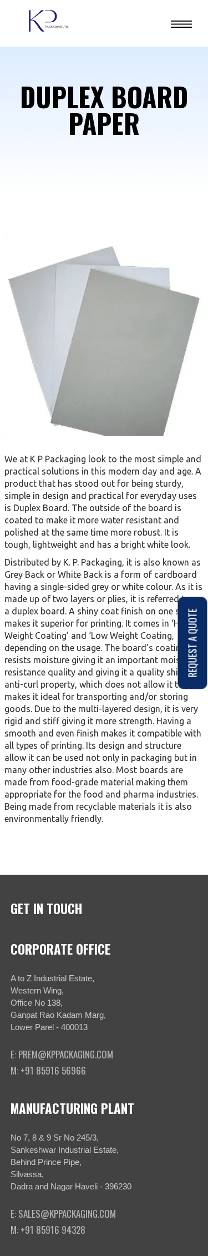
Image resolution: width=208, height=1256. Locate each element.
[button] (181, 23)
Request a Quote (192, 642)
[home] (51, 23)
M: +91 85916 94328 (48, 1230)
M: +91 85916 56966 (48, 1070)
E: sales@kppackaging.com (63, 1213)
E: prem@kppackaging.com (62, 1054)
